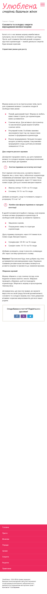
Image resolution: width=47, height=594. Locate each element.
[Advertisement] (23, 76)
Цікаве (5, 551)
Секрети (5, 557)
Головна (5, 527)
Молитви (5, 539)
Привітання (6, 569)
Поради (5, 545)
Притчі (4, 533)
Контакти (5, 587)
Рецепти (5, 563)
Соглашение (14, 587)
